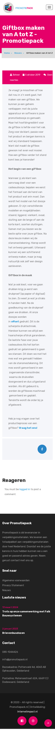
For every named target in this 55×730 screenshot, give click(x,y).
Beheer (16, 75)
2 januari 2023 (10, 629)
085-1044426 (10, 651)
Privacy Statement (13, 585)
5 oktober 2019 (33, 75)
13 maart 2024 (10, 607)
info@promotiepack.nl (15, 659)
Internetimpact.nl (27, 711)
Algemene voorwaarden (16, 580)
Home (7, 53)
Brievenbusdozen (13, 632)
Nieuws (18, 53)
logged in (24, 489)
